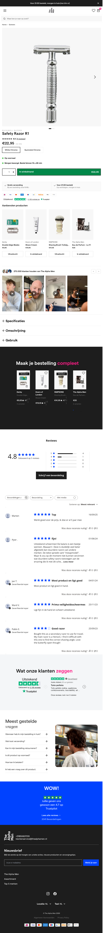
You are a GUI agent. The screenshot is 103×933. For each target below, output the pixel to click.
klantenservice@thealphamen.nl (31, 843)
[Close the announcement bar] (96, 3)
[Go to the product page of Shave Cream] (36, 224)
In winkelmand (36, 254)
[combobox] (41, 497)
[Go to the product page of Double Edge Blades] (12, 224)
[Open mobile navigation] (5, 10)
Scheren (12, 25)
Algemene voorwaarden (43, 922)
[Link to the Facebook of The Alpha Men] (54, 898)
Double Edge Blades (10, 245)
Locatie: (40, 908)
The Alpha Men (11, 878)
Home (4, 25)
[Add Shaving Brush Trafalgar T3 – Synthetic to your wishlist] (64, 373)
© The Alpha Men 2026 (50, 917)
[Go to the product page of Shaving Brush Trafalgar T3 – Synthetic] (59, 224)
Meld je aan (89, 867)
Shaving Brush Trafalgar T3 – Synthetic (59, 245)
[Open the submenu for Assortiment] (95, 883)
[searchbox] (14, 497)
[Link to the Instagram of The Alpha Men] (47, 898)
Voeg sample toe (80, 410)
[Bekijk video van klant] (12, 293)
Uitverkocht (13, 254)
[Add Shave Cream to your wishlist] (46, 373)
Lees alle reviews (49, 819)
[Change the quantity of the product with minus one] (4, 172)
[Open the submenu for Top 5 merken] (95, 888)
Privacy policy (62, 922)
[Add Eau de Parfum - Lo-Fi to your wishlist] (83, 373)
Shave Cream (31, 245)
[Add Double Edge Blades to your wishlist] (27, 373)
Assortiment (10, 883)
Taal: (56, 908)
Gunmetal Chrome (32, 150)
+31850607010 (23, 840)
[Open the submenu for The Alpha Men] (95, 878)
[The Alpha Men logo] (50, 10)
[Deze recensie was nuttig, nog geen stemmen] (90, 528)
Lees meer (68, 561)
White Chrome (11, 150)
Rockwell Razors (12, 130)
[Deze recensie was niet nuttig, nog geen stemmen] (95, 528)
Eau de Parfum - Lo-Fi (81, 245)
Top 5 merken (10, 888)
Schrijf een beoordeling (51, 475)
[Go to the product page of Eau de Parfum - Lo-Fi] (82, 224)
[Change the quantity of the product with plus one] (13, 172)
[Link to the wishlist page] (91, 10)
